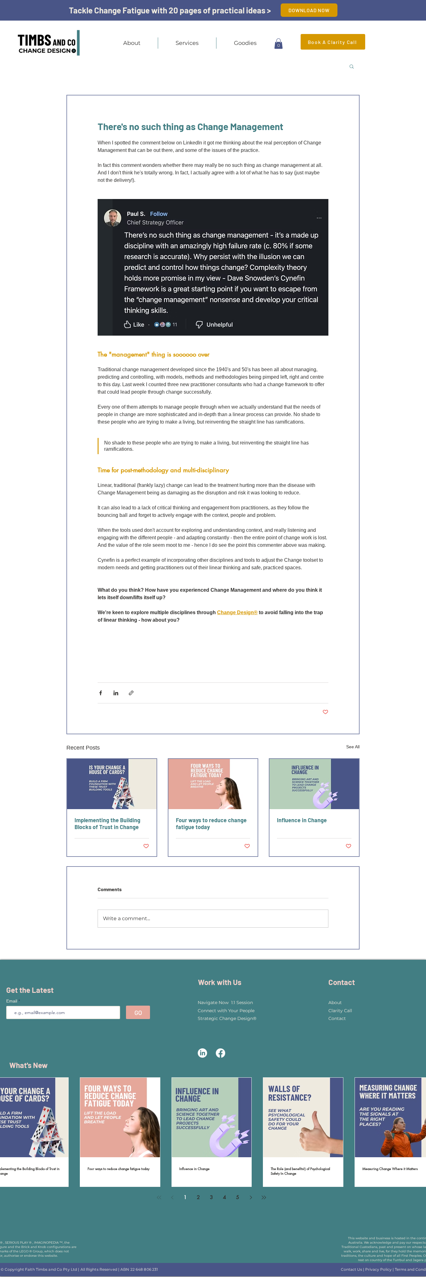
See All (353, 746)
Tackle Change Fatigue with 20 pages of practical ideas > (170, 10)
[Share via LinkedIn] (116, 693)
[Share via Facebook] (101, 693)
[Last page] (263, 1197)
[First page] (159, 1197)
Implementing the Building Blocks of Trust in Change (107, 823)
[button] (187, 43)
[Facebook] (220, 1053)
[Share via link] (131, 693)
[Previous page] (172, 1197)
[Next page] (250, 1197)
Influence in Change (302, 820)
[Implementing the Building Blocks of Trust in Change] (112, 784)
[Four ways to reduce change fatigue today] (213, 784)
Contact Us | (353, 1269)
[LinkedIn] (202, 1053)
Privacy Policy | (380, 1269)
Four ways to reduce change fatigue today (211, 823)
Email (12, 1001)
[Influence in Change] (314, 784)
